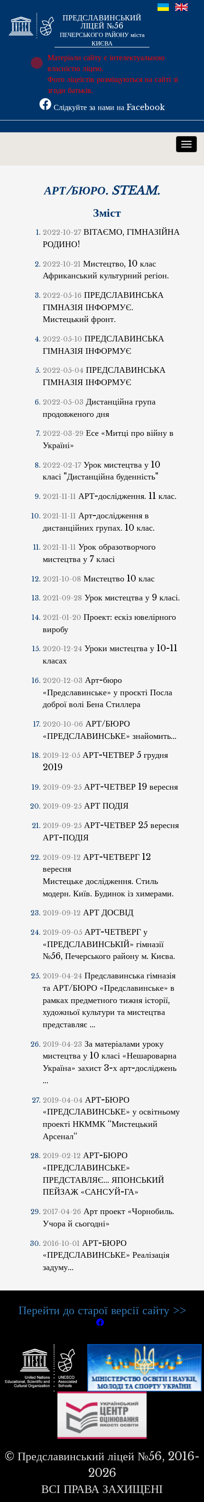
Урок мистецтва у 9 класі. (111, 597)
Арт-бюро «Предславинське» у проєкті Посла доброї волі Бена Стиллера (107, 692)
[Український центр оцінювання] (102, 1414)
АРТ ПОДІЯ (86, 806)
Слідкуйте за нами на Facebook (108, 107)
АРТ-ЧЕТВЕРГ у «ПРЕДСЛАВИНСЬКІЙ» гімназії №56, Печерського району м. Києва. (109, 944)
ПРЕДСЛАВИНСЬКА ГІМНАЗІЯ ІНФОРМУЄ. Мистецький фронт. (103, 307)
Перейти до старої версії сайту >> (102, 1310)
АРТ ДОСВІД (88, 912)
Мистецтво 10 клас (99, 578)
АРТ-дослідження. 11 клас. (109, 496)
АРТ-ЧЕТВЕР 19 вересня (110, 787)
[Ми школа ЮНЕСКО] (43, 1367)
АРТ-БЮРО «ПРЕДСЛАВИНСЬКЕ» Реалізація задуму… (106, 1255)
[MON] (144, 1367)
